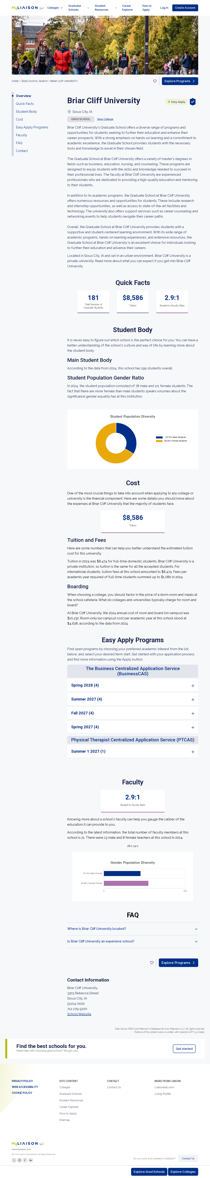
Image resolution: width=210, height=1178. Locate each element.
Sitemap (64, 1120)
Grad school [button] (80, 119)
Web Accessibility (25, 1087)
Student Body (26, 112)
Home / (16, 81)
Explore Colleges (183, 1171)
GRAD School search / (36, 81)
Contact (22, 151)
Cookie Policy (22, 1092)
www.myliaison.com (21, 1149)
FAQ (19, 143)
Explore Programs (177, 81)
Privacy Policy (22, 1081)
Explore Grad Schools (149, 1171)
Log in (164, 7)
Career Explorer (127, 7)
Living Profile (163, 1093)
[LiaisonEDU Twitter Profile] (14, 1160)
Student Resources (101, 7)
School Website (79, 1014)
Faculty (21, 135)
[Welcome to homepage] (28, 1144)
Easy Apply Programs (32, 127)
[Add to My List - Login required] (155, 81)
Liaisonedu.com (164, 1087)
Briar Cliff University (64, 81)
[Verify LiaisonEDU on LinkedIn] (31, 1160)
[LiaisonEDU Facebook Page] (25, 1160)
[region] (105, 540)
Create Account (185, 7)
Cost (19, 119)
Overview (23, 96)
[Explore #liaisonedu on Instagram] (19, 1160)
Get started (184, 1048)
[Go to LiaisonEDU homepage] (28, 8)
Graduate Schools (74, 7)
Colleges (53, 7)
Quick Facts (25, 104)
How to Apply (146, 7)
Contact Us (114, 1087)
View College (105, 119)
